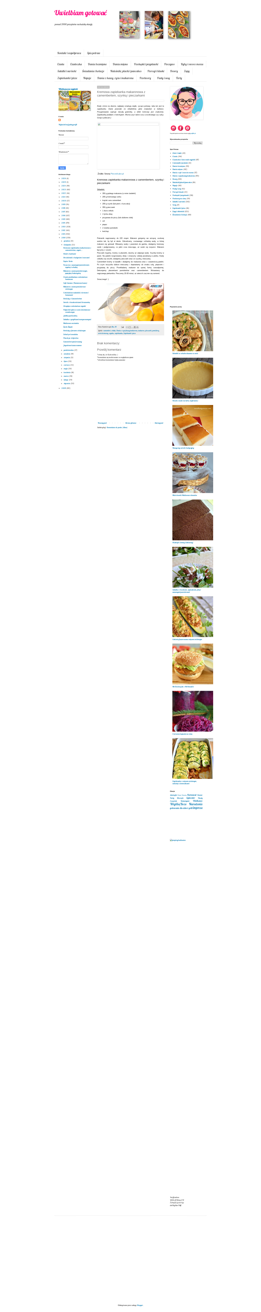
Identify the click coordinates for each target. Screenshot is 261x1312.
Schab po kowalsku (70, 334)
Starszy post (159, 423)
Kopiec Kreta (68, 261)
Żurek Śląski (67, 327)
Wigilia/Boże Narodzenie (186, 804)
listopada (67, 244)
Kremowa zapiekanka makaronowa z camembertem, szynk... (77, 249)
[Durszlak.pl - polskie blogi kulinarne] (178, 840)
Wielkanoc (198, 800)
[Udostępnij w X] (132, 327)
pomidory (155, 330)
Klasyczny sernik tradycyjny (183, 448)
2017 (63, 211)
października (69, 350)
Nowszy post (102, 423)
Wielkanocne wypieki (68, 89)
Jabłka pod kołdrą (70, 316)
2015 (63, 219)
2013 (63, 226)
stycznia (67, 383)
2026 (63, 178)
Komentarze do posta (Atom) (117, 427)
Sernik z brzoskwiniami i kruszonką (76, 302)
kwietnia (67, 372)
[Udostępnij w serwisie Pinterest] (137, 327)
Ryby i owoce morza (192, 64)
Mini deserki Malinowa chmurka (184, 495)
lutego (66, 380)
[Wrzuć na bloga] (129, 327)
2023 (63, 189)
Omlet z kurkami (69, 254)
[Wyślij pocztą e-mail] (127, 327)
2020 (63, 200)
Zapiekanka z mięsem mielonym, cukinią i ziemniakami (184, 782)
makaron (141, 330)
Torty (179, 78)
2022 (63, 193)
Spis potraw (93, 53)
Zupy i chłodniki (178, 211)
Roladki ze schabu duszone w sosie (185, 353)
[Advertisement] (130, 475)
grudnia (67, 241)
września (67, 354)
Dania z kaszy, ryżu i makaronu (115, 78)
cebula (113, 330)
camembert (107, 330)
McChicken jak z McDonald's (183, 686)
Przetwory (145, 78)
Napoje (87, 78)
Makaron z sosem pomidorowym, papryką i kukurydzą (75, 272)
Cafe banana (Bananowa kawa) (75, 283)
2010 (63, 237)
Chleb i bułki (176, 153)
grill (190, 808)
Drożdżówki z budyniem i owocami (76, 257)
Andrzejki (173, 795)
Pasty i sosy (163, 78)
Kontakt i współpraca (69, 53)
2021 (63, 197)
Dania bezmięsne (97, 64)
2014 (63, 223)
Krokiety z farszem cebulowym (74, 330)
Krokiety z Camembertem (72, 298)
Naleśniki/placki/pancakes (182, 182)
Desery (174, 71)
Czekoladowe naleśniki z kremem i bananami (75, 293)
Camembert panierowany (72, 341)
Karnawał (191, 794)
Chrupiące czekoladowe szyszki (74, 306)
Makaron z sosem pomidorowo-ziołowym (74, 287)
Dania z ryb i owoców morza (183, 172)
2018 (63, 208)
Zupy (187, 71)
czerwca (67, 365)
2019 (63, 204)
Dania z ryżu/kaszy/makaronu (126, 330)
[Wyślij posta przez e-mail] (122, 327)
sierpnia (67, 357)
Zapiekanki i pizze (67, 78)
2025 (63, 182)
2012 (63, 230)
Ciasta (60, 64)
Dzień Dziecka (182, 795)
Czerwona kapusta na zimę (182, 734)
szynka (111, 333)
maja (66, 368)
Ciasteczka (76, 64)
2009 (63, 388)
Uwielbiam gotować (80, 12)
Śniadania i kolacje (93, 71)
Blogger (140, 1305)
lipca (66, 361)
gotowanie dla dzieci (179, 808)
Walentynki (185, 801)
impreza (197, 808)
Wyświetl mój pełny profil (67, 124)
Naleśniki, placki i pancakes (125, 71)
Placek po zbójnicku (70, 338)
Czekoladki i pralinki (180, 163)
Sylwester (190, 797)
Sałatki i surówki (66, 71)
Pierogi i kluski (155, 71)
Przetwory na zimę (179, 198)
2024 (63, 185)
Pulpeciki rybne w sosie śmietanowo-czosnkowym (77, 311)
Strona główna (130, 423)
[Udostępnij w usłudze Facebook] (134, 327)
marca (66, 376)
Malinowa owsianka (71, 323)
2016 (63, 215)
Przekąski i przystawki (146, 64)
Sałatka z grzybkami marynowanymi (77, 319)
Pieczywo (169, 64)
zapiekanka (119, 333)
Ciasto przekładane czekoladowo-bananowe (75, 278)
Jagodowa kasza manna (72, 345)
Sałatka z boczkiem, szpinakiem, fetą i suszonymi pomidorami (186, 591)
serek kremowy (103, 333)
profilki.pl (193, 133)
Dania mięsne (120, 64)
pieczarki (148, 330)
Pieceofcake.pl (117, 174)
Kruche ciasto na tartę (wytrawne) (185, 400)
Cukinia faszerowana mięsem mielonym (187, 639)
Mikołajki (180, 798)
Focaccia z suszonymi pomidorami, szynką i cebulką (76, 266)
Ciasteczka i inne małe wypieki (183, 159)
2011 (63, 234)
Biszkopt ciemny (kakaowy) (182, 542)
